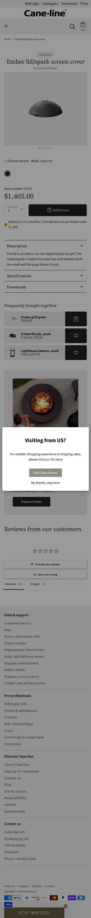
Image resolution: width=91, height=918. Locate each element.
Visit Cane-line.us (45, 472)
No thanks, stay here (45, 482)
